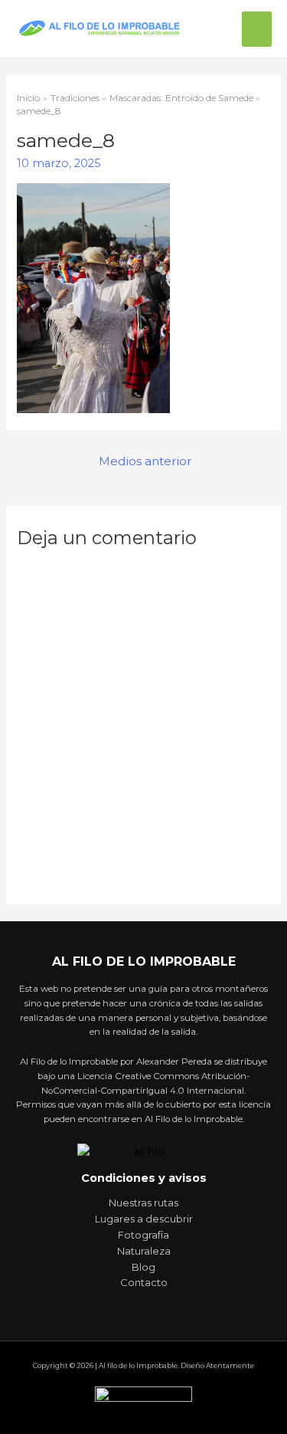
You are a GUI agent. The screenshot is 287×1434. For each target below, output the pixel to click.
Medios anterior (145, 461)
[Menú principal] (257, 29)
